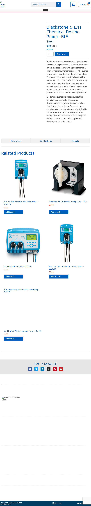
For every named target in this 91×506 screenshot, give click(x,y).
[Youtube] (61, 369)
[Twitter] (36, 369)
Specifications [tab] (46, 141)
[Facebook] (30, 369)
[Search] (58, 4)
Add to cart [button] (10, 212)
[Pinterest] (55, 369)
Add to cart (61, 54)
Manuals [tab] (75, 141)
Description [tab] (16, 141)
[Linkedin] (42, 369)
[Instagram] (48, 369)
